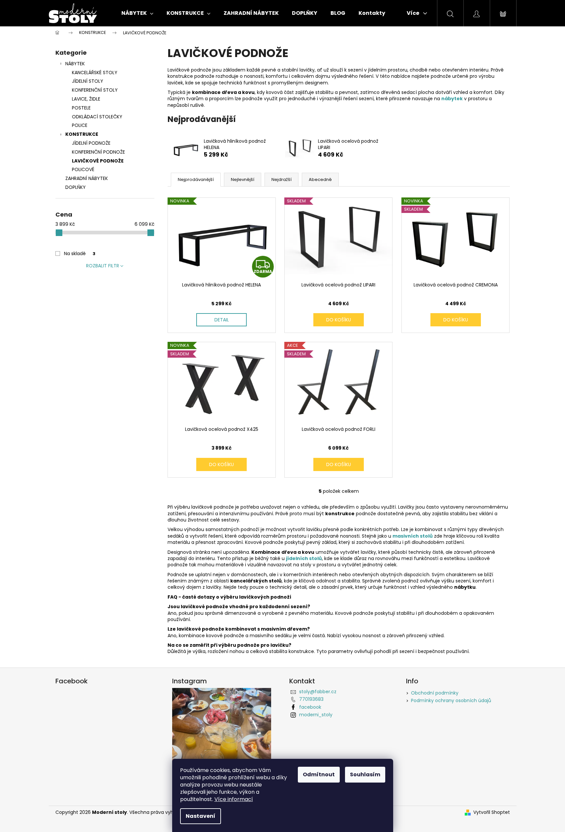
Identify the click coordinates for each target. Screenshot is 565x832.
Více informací (233, 799)
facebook (310, 707)
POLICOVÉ (83, 169)
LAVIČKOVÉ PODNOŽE (98, 161)
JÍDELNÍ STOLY (87, 81)
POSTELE (81, 107)
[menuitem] (137, 13)
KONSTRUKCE (81, 134)
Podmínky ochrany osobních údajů (451, 700)
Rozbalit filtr (102, 265)
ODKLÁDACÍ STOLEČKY (97, 116)
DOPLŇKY (75, 187)
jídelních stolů (304, 558)
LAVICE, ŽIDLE (86, 99)
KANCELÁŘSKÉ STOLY (94, 72)
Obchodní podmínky (434, 693)
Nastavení (200, 816)
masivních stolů (412, 536)
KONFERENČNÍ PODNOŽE (98, 152)
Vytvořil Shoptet (491, 812)
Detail (221, 319)
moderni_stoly (315, 714)
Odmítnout (319, 774)
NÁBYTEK (75, 63)
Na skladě (79, 253)
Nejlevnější (242, 179)
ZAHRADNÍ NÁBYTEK (86, 178)
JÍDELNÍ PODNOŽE (91, 143)
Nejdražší (281, 179)
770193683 (311, 699)
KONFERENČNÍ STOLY (95, 90)
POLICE (79, 125)
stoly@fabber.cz (317, 691)
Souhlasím (365, 774)
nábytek (452, 98)
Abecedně (320, 179)
